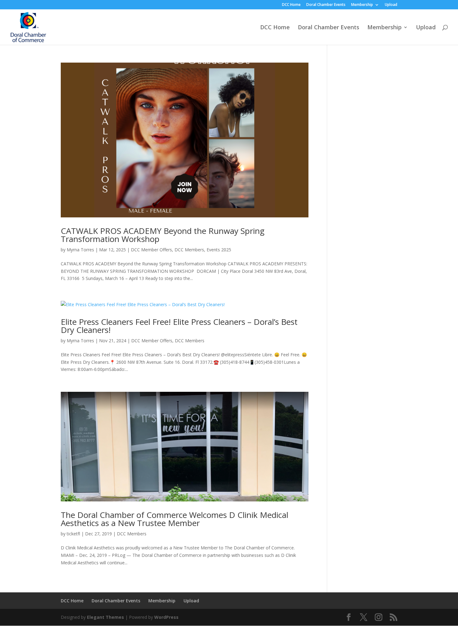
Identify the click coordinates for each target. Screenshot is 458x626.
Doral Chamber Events (326, 5)
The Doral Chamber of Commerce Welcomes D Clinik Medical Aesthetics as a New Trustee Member (174, 519)
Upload (391, 5)
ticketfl (73, 534)
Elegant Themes (105, 617)
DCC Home (291, 5)
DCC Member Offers (151, 250)
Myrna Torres (80, 250)
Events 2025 (219, 250)
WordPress (166, 617)
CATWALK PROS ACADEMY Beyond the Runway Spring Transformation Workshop (163, 234)
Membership (362, 5)
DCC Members (189, 250)
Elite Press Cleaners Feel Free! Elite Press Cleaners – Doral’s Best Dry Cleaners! (179, 325)
